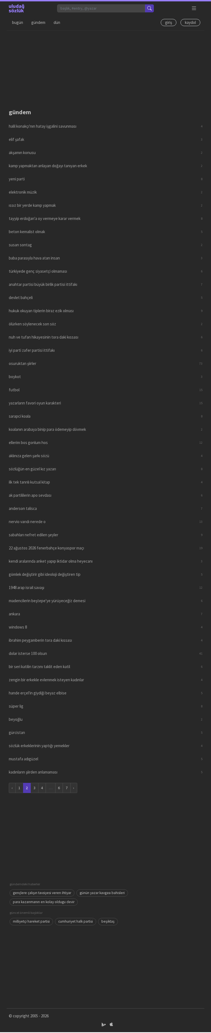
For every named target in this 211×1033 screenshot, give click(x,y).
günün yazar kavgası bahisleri (102, 892)
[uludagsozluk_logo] (16, 8)
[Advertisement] (105, 68)
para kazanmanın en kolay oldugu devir (43, 902)
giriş (168, 22)
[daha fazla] (194, 8)
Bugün (17, 22)
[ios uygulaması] (111, 1024)
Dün (57, 22)
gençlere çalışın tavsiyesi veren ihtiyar (42, 892)
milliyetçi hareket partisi (31, 921)
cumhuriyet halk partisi (75, 921)
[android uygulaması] (104, 1024)
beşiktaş (108, 921)
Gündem (38, 22)
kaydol (190, 22)
